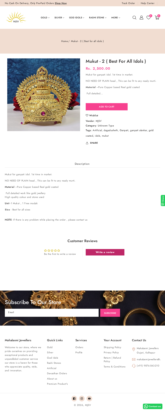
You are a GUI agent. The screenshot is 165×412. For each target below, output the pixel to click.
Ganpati (124, 130)
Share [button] (94, 142)
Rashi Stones (54, 363)
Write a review (105, 252)
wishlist (93, 115)
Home (64, 41)
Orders (79, 347)
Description (82, 164)
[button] (134, 17)
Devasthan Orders (57, 373)
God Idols (75, 17)
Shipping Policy (112, 347)
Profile (78, 352)
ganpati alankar (138, 130)
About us (52, 378)
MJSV (99, 121)
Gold (44, 17)
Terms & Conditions (115, 366)
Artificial (97, 130)
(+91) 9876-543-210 (148, 365)
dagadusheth (111, 130)
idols (97, 136)
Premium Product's (57, 384)
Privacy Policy (111, 352)
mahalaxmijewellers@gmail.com (148, 359)
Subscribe (110, 313)
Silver (58, 17)
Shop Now (61, 3)
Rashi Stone (96, 17)
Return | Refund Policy (112, 359)
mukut (105, 136)
